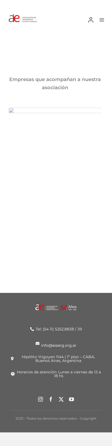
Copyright (88, 418)
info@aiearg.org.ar (58, 345)
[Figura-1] (23, 15)
